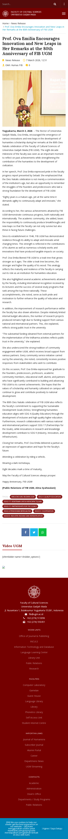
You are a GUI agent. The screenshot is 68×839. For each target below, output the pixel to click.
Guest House (34, 695)
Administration (34, 788)
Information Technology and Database (34, 646)
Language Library (34, 701)
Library (34, 706)
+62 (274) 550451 (36, 621)
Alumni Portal (34, 750)
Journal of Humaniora (34, 739)
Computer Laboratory (34, 685)
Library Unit (34, 657)
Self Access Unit (34, 717)
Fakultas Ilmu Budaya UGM (22, 497)
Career (34, 755)
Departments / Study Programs (34, 799)
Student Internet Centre (34, 722)
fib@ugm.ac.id (36, 614)
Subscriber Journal (34, 744)
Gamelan (34, 690)
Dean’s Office (34, 793)
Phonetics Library (34, 712)
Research (34, 668)
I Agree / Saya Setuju (52, 828)
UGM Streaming (34, 766)
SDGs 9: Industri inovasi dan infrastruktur (23, 516)
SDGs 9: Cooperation (44, 511)
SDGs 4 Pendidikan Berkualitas (17, 511)
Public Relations (34, 663)
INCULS (34, 641)
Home (5, 23)
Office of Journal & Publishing (34, 636)
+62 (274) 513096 (36, 618)
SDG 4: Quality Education (49, 497)
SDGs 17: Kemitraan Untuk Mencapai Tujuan (23, 501)
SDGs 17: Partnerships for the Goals (20, 506)
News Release (18, 23)
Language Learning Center (34, 652)
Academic (34, 783)
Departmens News (34, 761)
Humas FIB (17, 65)
